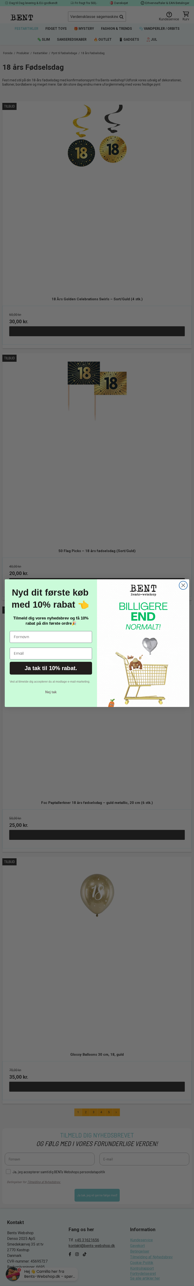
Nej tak (51, 692)
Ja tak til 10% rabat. (51, 668)
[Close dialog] (183, 585)
